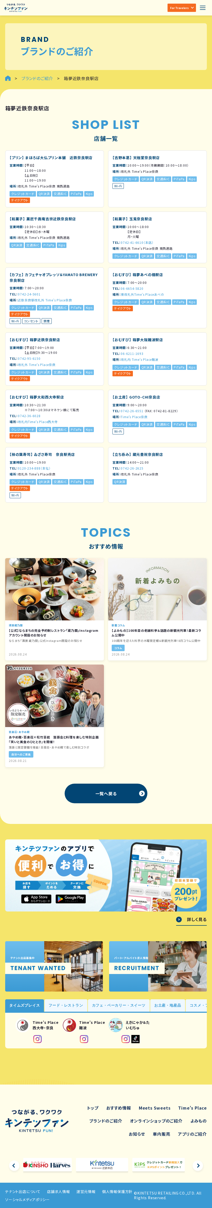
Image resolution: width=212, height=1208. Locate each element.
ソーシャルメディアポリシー (27, 1199)
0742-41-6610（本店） (137, 242)
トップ (93, 1108)
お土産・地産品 (167, 1005)
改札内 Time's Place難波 (139, 359)
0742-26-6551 (132, 411)
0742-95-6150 (29, 358)
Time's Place (192, 1108)
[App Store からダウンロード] (36, 898)
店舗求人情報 (58, 1191)
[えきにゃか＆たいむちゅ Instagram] (126, 1039)
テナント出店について (23, 1191)
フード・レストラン (66, 1005)
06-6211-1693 (132, 353)
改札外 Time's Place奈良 (36, 364)
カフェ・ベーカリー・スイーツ (119, 1005)
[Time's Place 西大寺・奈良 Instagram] (37, 1039)
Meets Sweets (155, 1108)
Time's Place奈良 (134, 417)
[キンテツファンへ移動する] (8, 78)
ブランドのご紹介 (105, 1121)
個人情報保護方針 (117, 1191)
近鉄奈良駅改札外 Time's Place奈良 (45, 300)
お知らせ (137, 1134)
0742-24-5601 (29, 294)
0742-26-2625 (132, 468)
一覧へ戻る (106, 793)
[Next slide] (198, 1165)
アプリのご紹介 (192, 1134)
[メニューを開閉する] (203, 8)
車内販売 (161, 1134)
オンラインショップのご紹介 (156, 1121)
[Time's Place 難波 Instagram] (84, 1039)
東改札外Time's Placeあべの (142, 294)
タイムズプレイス (24, 1005)
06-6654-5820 (132, 288)
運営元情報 (86, 1191)
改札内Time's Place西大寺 (38, 421)
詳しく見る (197, 919)
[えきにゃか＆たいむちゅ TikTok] (135, 1039)
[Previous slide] (14, 1165)
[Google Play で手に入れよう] (71, 898)
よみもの (198, 1121)
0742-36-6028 (29, 416)
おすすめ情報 (118, 1108)
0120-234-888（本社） (34, 468)
